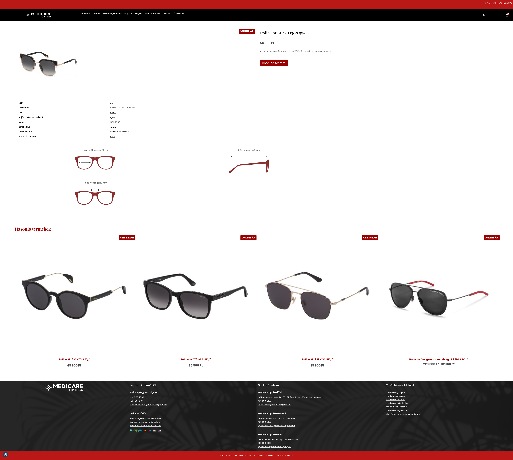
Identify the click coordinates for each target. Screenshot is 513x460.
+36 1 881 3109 (264, 443)
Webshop (84, 13)
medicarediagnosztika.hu (398, 410)
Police (113, 112)
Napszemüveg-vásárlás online (145, 422)
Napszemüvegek (133, 13)
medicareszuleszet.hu (397, 406)
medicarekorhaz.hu (395, 396)
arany (113, 127)
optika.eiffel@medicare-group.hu (274, 404)
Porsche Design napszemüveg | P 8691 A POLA (439, 359)
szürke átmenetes (119, 131)
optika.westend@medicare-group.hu (276, 425)
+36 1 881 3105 (264, 422)
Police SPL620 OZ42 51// (74, 359)
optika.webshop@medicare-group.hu (148, 404)
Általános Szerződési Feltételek (145, 425)
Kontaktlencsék (152, 13)
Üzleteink (178, 13)
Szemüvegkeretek (112, 13)
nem (112, 136)
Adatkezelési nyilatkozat (279, 455)
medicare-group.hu (395, 392)
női (111, 102)
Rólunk (167, 13)
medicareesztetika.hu (397, 403)
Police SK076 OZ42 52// (196, 359)
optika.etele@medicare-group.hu (274, 446)
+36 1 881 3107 (136, 400)
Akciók (96, 13)
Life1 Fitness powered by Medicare (403, 414)
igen (112, 117)
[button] (484, 15)
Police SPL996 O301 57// (317, 359)
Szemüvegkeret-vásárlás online (145, 418)
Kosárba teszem (273, 63)
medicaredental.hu (395, 399)
